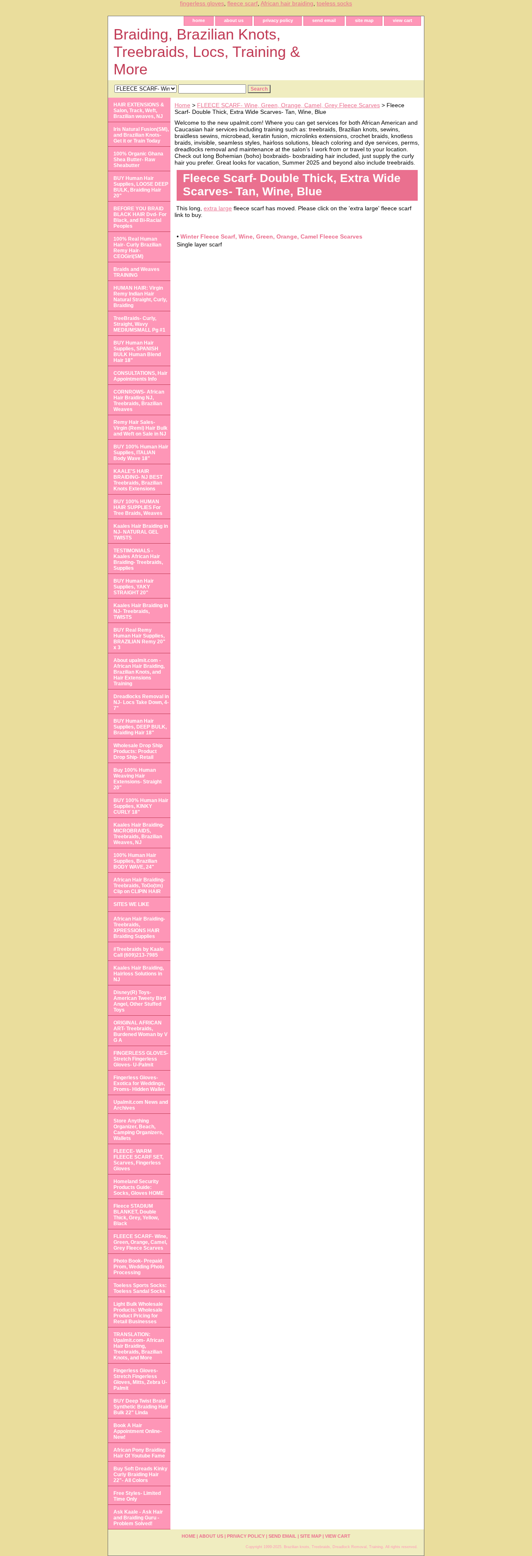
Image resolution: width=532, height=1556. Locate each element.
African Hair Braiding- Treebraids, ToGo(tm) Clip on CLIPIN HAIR (139, 885)
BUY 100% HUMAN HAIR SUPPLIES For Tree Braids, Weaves (138, 507)
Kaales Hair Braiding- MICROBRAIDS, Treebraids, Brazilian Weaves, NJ (138, 833)
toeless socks (334, 3)
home (198, 20)
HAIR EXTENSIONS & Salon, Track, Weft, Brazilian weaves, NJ (138, 110)
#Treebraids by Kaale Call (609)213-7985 (138, 952)
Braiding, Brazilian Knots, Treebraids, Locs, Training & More (206, 52)
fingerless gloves (202, 3)
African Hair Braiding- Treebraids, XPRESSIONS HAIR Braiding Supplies (139, 927)
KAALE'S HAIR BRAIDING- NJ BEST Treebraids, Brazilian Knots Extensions (138, 480)
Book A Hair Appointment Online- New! (137, 1431)
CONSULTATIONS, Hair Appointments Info (140, 376)
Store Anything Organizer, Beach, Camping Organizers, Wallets (138, 1129)
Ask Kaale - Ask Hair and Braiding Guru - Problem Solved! (138, 1517)
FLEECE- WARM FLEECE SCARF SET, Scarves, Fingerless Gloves (138, 1160)
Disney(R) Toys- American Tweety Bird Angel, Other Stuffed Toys (139, 1001)
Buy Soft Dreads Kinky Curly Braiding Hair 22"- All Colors (140, 1474)
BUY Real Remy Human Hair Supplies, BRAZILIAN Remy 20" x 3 (139, 638)
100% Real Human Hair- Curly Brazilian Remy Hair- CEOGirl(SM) (137, 247)
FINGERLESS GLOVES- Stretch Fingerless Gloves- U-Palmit (140, 1059)
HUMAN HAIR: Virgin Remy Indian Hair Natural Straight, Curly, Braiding (140, 296)
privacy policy (278, 20)
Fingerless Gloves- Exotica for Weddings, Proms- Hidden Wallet (139, 1083)
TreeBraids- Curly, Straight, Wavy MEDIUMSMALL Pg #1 (139, 324)
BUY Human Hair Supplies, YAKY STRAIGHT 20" (133, 587)
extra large (218, 208)
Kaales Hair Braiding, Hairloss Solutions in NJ (138, 973)
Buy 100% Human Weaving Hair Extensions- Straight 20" (137, 778)
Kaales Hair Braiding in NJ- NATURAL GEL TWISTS (140, 532)
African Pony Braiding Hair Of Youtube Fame (139, 1453)
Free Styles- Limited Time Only (137, 1496)
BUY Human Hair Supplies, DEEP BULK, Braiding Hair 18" (140, 727)
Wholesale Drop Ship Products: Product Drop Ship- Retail (138, 751)
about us (234, 20)
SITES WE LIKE (131, 904)
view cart (402, 20)
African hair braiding (287, 3)
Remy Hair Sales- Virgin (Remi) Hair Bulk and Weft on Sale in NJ (140, 428)
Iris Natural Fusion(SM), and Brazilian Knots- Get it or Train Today (141, 135)
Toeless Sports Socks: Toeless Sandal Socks (140, 1288)
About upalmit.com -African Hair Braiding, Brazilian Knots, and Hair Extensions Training (139, 672)
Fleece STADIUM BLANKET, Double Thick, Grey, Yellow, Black (136, 1214)
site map (364, 20)
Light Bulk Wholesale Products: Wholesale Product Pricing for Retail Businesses (138, 1313)
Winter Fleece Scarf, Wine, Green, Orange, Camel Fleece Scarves (271, 236)
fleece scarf (242, 3)
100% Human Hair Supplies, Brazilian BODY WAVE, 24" (135, 861)
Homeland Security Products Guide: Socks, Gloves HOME (138, 1187)
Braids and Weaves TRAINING (136, 272)
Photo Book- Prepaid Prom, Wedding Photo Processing (138, 1266)
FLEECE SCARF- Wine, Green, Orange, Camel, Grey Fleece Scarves (288, 105)
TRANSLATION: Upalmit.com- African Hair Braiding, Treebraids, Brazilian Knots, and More (138, 1346)
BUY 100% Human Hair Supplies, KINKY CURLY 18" (140, 806)
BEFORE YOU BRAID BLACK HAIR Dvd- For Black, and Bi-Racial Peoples (140, 217)
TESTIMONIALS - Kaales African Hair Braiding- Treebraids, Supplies (138, 559)
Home (182, 105)
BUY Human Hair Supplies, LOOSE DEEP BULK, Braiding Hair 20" (140, 187)
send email (324, 20)
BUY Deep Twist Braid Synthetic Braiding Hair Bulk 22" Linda (140, 1407)
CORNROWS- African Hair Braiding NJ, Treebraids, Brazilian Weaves (138, 400)
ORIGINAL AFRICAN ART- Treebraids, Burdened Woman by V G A (140, 1031)
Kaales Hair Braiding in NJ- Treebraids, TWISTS (140, 611)
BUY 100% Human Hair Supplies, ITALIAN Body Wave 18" (140, 452)
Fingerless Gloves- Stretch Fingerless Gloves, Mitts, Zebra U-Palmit (140, 1379)
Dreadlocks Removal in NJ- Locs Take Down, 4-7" (141, 702)
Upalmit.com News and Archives (140, 1105)
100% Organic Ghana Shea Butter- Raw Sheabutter (138, 159)
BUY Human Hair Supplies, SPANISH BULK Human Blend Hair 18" (137, 351)
